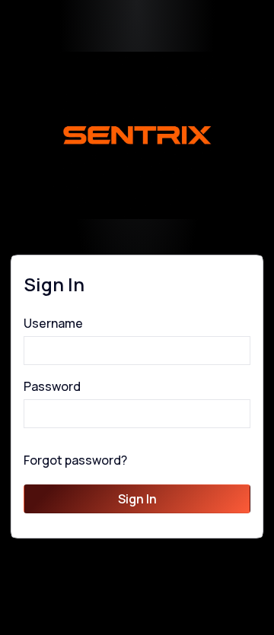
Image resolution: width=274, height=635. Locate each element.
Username (53, 323)
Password (52, 386)
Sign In (137, 499)
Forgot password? (75, 460)
